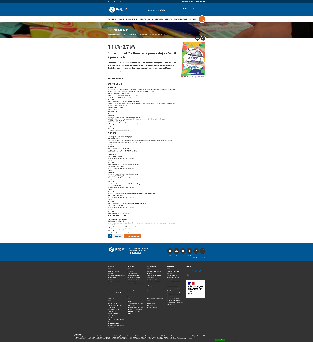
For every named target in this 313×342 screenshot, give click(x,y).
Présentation (130, 271)
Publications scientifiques (133, 275)
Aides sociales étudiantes (153, 283)
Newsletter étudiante (112, 287)
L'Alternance (110, 317)
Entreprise (193, 19)
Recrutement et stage (172, 296)
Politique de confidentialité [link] (232, 340)
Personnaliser (219, 340)
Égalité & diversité (112, 277)
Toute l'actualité (111, 285)
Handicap (149, 289)
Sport (148, 291)
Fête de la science (131, 285)
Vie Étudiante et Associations (153, 281)
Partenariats (130, 313)
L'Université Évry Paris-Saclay (114, 271)
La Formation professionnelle (173, 293)
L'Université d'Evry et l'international (135, 303)
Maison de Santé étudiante (153, 287)
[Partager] (203, 38)
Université (112, 19)
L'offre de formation (112, 303)
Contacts (129, 315)
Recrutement (110, 279)
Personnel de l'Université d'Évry (134, 309)
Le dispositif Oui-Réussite (113, 323)
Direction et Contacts (132, 291)
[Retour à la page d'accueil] (118, 9)
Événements (132, 34)
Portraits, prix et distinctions (114, 281)
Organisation (110, 273)
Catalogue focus (151, 305)
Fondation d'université (172, 275)
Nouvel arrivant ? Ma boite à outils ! (115, 309)
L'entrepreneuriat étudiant (173, 298)
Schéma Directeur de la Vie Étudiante (116, 293)
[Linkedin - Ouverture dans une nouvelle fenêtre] (114, 1)
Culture (149, 293)
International (144, 19)
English (129, 301)
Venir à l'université (112, 283)
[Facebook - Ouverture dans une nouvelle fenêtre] (108, 1)
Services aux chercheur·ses (133, 277)
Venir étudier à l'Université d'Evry (135, 307)
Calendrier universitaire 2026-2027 (115, 305)
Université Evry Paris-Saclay (116, 34)
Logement (149, 285)
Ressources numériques (152, 307)
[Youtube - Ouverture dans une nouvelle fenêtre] (118, 1)
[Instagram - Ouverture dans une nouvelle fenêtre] (111, 1)
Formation (122, 19)
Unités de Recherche (132, 273)
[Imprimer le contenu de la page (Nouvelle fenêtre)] (197, 38)
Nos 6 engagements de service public (116, 275)
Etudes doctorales (131, 281)
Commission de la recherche (133, 279)
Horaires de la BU (151, 303)
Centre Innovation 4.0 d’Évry (173, 300)
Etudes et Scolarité (112, 311)
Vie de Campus (157, 19)
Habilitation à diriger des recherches (135, 283)
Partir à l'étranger (131, 305)
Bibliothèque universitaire (176, 19)
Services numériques (152, 279)
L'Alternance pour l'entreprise (174, 294)
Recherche (132, 19)
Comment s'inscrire (112, 307)
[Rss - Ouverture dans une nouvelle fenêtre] (121, 1)
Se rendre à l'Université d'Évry (134, 311)
